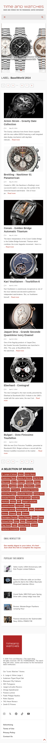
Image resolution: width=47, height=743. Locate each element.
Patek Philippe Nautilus (11, 696)
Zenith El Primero (9, 704)
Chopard (12, 486)
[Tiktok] (22, 714)
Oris (19, 513)
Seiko (23, 521)
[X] (10, 714)
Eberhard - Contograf (16, 385)
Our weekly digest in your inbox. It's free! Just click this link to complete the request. (22, 547)
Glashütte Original (25, 494)
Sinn (40, 521)
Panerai (25, 513)
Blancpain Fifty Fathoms (12, 681)
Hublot (12, 502)
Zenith (22, 529)
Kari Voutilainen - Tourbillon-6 (22, 281)
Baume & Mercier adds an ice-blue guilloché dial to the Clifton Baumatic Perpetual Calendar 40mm (27, 582)
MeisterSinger (22, 509)
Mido (31, 509)
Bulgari (37, 482)
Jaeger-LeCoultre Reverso (12, 687)
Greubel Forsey (8, 498)
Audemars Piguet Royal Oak (13, 678)
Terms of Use (8, 729)
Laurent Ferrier (8, 506)
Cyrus (20, 486)
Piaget (34, 517)
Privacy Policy (9, 733)
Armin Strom (30, 474)
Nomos (5, 513)
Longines (19, 506)
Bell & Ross (38, 478)
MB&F (27, 506)
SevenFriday (32, 521)
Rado (41, 517)
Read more (16, 140)
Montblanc (39, 509)
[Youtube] (28, 714)
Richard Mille (7, 521)
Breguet (21, 482)
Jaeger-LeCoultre (29, 502)
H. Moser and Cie (23, 498)
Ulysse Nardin (24, 525)
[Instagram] (4, 714)
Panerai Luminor (9, 693)
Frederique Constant (29, 490)
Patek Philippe (24, 517)
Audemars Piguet (9, 478)
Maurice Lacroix (8, 509)
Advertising (8, 725)
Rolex (16, 521)
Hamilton (35, 498)
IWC (19, 502)
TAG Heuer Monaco (10, 701)
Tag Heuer (6, 525)
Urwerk (34, 525)
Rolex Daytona (8, 699)
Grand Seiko (39, 494)
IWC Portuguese (9, 684)
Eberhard (5, 490)
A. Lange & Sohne (9, 474)
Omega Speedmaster (11, 690)
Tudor (14, 525)
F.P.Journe (15, 490)
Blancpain (6, 482)
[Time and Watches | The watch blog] (24, 9)
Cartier (4, 486)
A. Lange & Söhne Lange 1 (13, 675)
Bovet (14, 482)
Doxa (38, 486)
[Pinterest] (16, 714)
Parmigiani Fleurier (9, 517)
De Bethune (29, 486)
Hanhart (5, 502)
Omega (12, 513)
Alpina (20, 474)
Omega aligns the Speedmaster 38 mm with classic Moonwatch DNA (23, 57)
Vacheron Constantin (10, 529)
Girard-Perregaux (9, 494)
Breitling (29, 482)
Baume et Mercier (25, 478)
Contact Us (8, 736)
